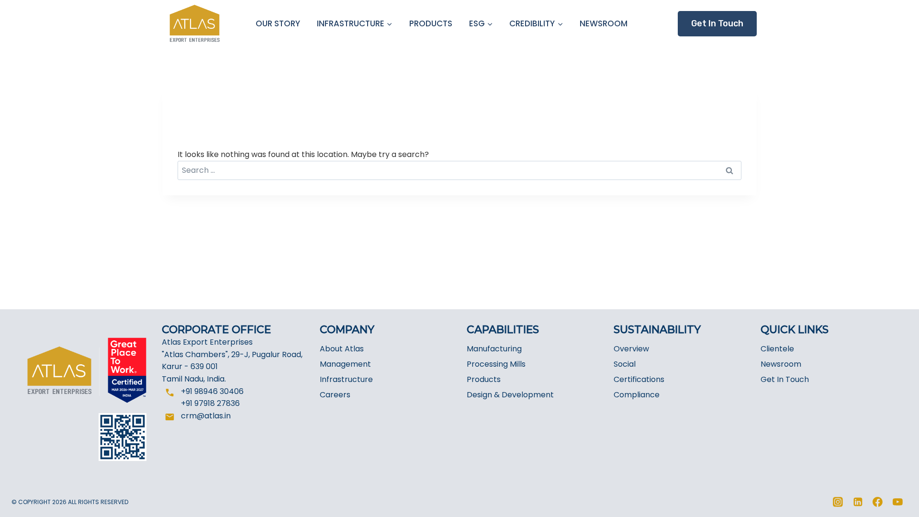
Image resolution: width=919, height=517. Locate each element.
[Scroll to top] (894, 504)
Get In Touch (785, 379)
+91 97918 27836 (210, 403)
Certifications (639, 379)
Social (625, 364)
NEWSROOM (604, 23)
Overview (631, 348)
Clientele (777, 348)
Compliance (637, 394)
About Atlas (342, 348)
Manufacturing (494, 348)
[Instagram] (838, 502)
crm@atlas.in (206, 415)
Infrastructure (346, 379)
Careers (335, 394)
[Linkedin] (858, 502)
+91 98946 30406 (212, 391)
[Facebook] (878, 502)
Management (345, 364)
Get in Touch (717, 23)
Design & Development (510, 394)
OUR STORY (278, 23)
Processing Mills (496, 364)
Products (484, 379)
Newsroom (781, 364)
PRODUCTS (430, 23)
